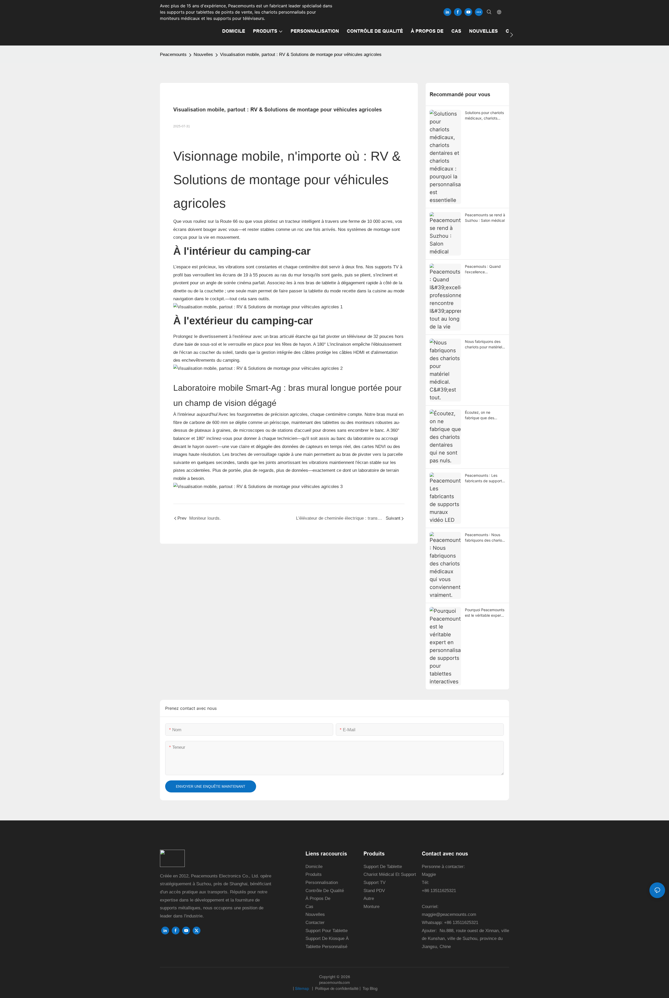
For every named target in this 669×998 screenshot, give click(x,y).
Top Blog (369, 988)
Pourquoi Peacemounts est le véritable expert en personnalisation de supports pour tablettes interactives (485, 613)
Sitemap (302, 988)
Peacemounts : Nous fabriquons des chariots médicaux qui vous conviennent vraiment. (485, 537)
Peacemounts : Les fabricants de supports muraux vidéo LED (484, 478)
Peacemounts (173, 54)
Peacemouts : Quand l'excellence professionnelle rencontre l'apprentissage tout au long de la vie (484, 269)
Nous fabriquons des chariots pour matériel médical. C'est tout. (483, 344)
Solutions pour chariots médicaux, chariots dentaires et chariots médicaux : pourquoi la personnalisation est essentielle (484, 115)
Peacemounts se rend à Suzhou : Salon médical (485, 218)
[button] (511, 34)
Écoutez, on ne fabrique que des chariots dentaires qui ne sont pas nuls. (483, 415)
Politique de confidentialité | (338, 988)
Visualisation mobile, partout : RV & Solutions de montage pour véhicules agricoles (301, 54)
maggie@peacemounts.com (449, 914)
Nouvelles (203, 54)
